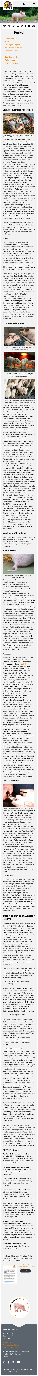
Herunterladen (25, 1271)
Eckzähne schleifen (12, 57)
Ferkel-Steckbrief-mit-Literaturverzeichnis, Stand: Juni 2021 (27, 1266)
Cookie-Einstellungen (11, 1347)
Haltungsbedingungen (13, 45)
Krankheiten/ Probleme (13, 48)
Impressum (7, 1343)
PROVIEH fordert (11, 63)
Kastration (9, 54)
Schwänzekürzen (11, 51)
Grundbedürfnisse (11, 38)
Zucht (7, 41)
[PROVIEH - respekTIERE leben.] (8, 8)
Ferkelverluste (10, 60)
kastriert (23, 664)
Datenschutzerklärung (11, 1345)
